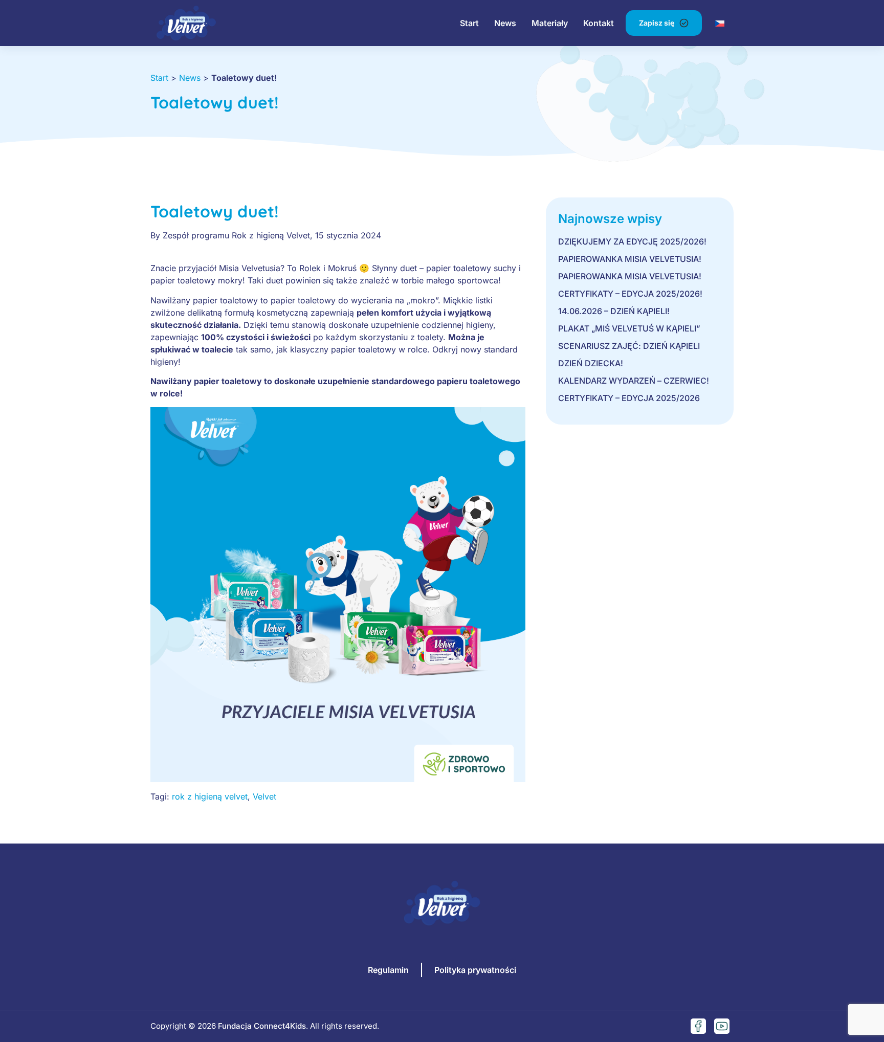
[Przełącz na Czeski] (720, 23)
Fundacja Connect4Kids (262, 1026)
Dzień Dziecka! (590, 363)
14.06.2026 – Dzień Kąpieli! (614, 311)
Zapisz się (656, 22)
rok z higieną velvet (210, 796)
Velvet (264, 796)
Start (469, 23)
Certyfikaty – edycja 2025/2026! (630, 294)
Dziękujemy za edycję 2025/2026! (632, 241)
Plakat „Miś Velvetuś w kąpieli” (629, 328)
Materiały (550, 23)
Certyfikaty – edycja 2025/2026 (629, 398)
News (505, 23)
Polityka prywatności (475, 970)
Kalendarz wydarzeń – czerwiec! (633, 380)
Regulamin (388, 970)
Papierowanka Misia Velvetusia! (629, 259)
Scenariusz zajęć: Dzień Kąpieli (629, 346)
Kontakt (598, 23)
